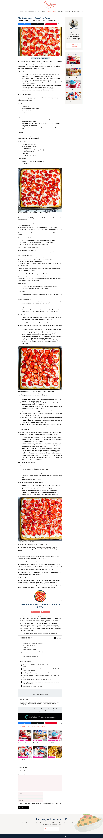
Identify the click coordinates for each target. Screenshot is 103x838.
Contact (60, 11)
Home (21, 11)
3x (60, 638)
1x (55, 638)
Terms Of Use (77, 836)
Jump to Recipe (36, 58)
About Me (71, 836)
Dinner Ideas (41, 11)
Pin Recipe (46, 611)
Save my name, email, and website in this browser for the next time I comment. (40, 803)
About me (67, 11)
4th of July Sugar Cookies (23, 759)
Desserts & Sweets (51, 11)
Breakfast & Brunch (30, 11)
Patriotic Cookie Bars (38, 742)
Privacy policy (65, 836)
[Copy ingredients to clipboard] (31, 637)
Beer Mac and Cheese (53, 759)
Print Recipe (46, 58)
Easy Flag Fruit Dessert (23, 742)
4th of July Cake (36, 759)
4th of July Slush (52, 742)
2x (57, 638)
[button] (82, 11)
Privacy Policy (76, 11)
